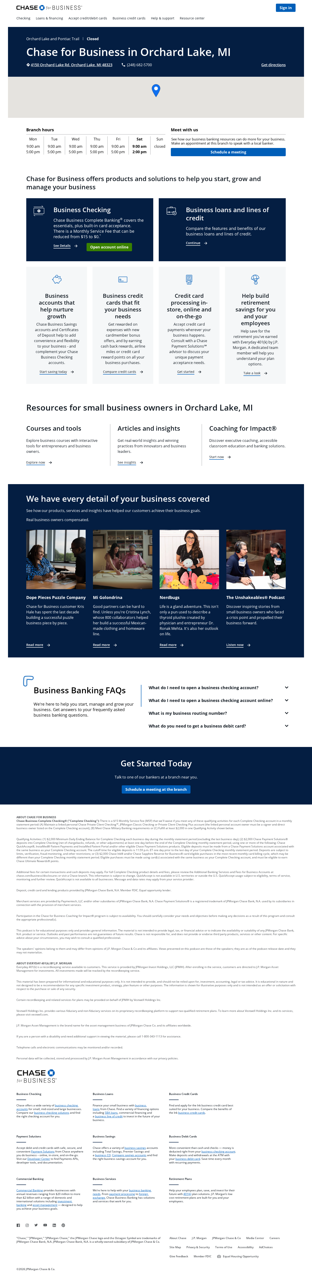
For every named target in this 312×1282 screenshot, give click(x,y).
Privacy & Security (198, 1247)
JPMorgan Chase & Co (226, 1238)
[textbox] (228, 141)
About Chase (177, 1238)
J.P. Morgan (199, 1238)
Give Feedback (178, 1256)
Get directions (273, 64)
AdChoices (266, 1247)
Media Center (255, 1238)
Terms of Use (223, 1247)
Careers (275, 1238)
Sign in (286, 7)
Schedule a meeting (228, 152)
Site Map (175, 1247)
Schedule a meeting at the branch (156, 789)
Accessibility (246, 1247)
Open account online (109, 247)
